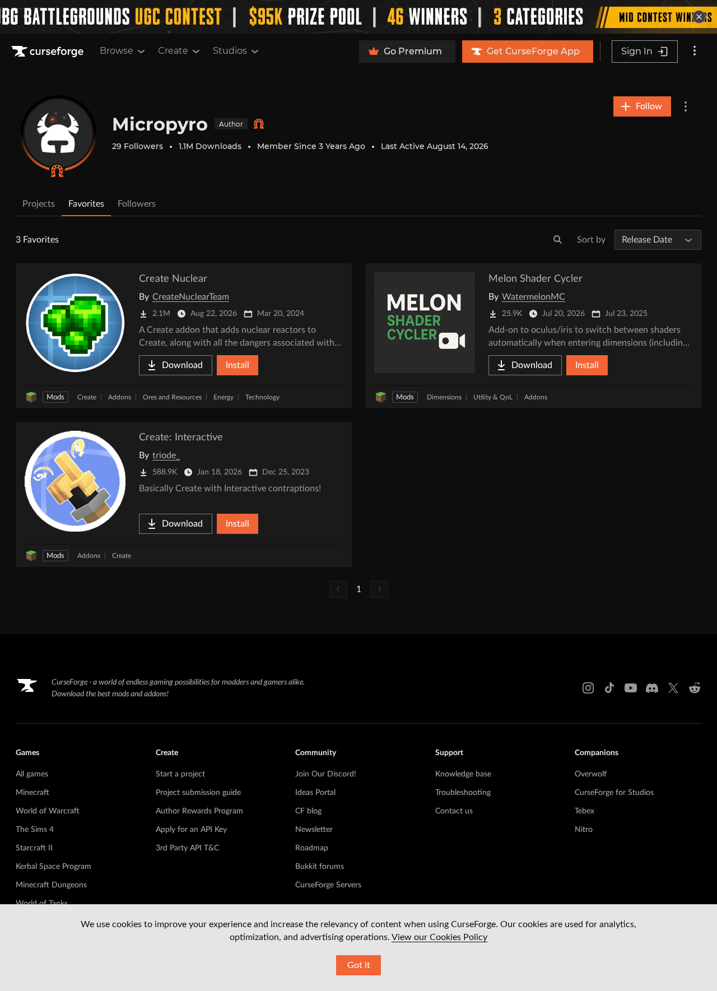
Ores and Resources (172, 397)
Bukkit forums (319, 867)
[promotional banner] (358, 17)
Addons (119, 397)
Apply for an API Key (191, 830)
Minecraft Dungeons (51, 885)
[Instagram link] (588, 688)
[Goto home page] (48, 51)
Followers (137, 203)
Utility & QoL (493, 397)
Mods (55, 397)
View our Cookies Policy (439, 937)
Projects (38, 203)
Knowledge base (463, 774)
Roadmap (311, 848)
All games (32, 774)
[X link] (673, 688)
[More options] (694, 51)
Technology (262, 397)
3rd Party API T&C (187, 848)
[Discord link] (652, 688)
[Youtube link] (630, 688)
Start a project (180, 774)
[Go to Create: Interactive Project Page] (184, 494)
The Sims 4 (35, 830)
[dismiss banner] (699, 17)
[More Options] (686, 106)
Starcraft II (34, 848)
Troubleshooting (463, 793)
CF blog (308, 811)
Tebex (584, 811)
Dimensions (444, 397)
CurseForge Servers (328, 885)
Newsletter (314, 830)
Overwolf (591, 774)
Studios (230, 50)
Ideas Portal (315, 793)
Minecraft (32, 793)
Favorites (86, 203)
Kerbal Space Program (53, 867)
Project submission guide (198, 793)
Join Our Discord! (325, 774)
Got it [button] (358, 965)
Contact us (454, 811)
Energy (223, 397)
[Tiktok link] (609, 688)
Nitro (584, 830)
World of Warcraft (48, 811)
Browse (116, 50)
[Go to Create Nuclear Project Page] (184, 335)
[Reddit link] (694, 688)
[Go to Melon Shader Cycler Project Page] (533, 335)
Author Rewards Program (199, 811)
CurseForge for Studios (614, 793)
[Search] (558, 240)
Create (173, 50)
